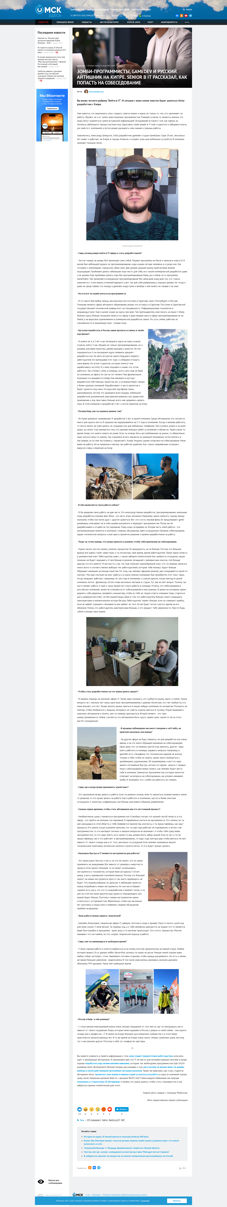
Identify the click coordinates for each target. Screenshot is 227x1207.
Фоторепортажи (142, 9)
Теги (82, 1120)
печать (120, 66)
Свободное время (65, 22)
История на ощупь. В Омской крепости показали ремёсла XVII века (116, 1136)
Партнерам (96, 1195)
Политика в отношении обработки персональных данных (125, 1195)
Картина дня (78, 9)
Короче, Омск (133, 22)
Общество (43, 22)
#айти (104, 1120)
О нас (88, 1195)
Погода (115, 15)
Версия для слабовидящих (55, 1181)
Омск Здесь (48, 10)
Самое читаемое (121, 9)
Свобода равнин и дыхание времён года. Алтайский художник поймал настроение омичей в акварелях (51, 75)
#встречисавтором (109, 22)
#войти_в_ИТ (114, 1120)
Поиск (188, 9)
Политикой (145, 1201)
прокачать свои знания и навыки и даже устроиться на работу (127, 1074)
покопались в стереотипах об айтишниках (98, 1081)
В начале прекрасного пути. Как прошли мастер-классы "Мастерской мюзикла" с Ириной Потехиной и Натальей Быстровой (52, 62)
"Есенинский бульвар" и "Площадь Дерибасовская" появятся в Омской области (121, 1148)
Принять (177, 1201)
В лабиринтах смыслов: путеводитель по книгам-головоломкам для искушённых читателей (128, 1156)
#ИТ (123, 1120)
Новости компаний (98, 9)
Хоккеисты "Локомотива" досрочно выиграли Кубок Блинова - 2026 (49, 40)
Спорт (150, 22)
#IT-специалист (94, 1120)
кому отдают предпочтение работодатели (150, 1056)
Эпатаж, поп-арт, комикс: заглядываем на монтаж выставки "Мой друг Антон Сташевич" (127, 1152)
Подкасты (87, 22)
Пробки (134, 15)
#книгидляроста (169, 22)
